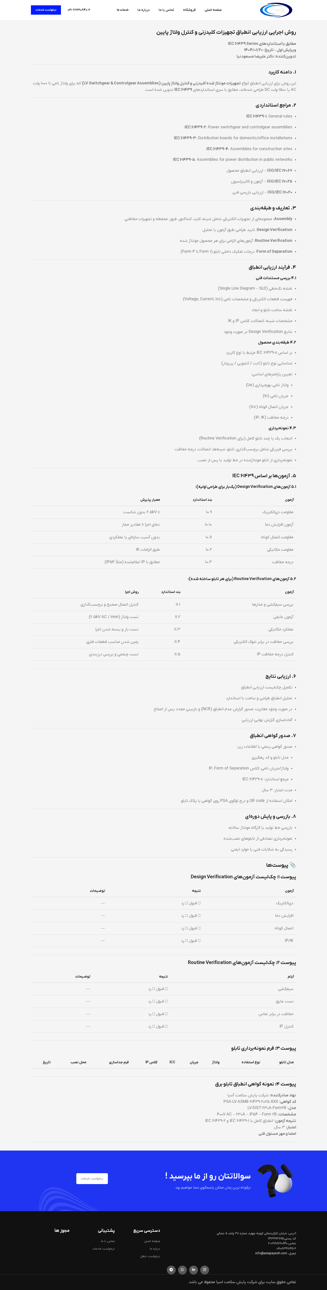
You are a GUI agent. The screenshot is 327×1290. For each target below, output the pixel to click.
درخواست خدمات (46, 10)
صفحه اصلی (152, 1241)
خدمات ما (123, 10)
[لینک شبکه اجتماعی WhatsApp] (182, 1270)
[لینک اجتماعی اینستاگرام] (204, 1270)
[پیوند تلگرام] (171, 1270)
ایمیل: (292, 1253)
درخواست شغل (150, 1256)
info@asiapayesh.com (271, 1253)
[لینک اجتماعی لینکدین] (193, 1270)
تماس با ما (108, 1241)
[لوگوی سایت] (276, 9)
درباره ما (155, 1249)
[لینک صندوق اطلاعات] (79, 10)
